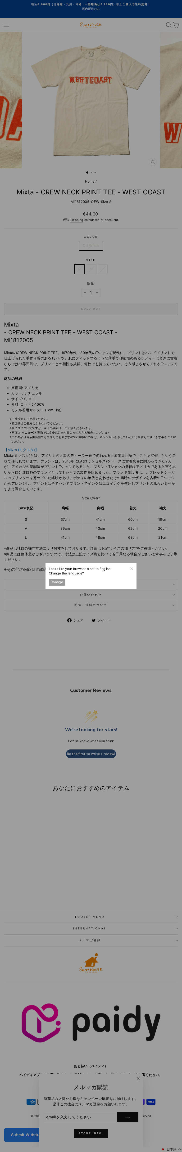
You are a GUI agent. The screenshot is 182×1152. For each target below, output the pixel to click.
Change (56, 582)
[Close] (131, 568)
